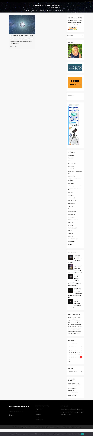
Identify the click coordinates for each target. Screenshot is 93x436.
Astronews (70, 163)
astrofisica (79, 322)
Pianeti (69, 222)
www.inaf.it (70, 388)
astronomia (71, 317)
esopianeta (70, 331)
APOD (69, 158)
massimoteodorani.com (73, 392)
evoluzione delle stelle (72, 324)
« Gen (69, 361)
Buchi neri (70, 166)
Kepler (69, 206)
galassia (74, 319)
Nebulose (70, 217)
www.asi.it (75, 388)
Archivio (37, 411)
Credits (37, 417)
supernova (74, 333)
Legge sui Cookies (39, 409)
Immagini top (71, 200)
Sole (69, 230)
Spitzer (69, 233)
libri (69, 208)
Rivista (69, 225)
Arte (69, 160)
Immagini (70, 197)
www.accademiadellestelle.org (74, 386)
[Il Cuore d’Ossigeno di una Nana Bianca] (22, 24)
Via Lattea (70, 241)
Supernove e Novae (72, 238)
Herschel (70, 192)
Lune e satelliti (71, 211)
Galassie (70, 183)
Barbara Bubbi (38, 414)
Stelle (69, 236)
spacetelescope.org (72, 395)
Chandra (70, 168)
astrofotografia (74, 326)
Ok (82, 433)
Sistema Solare (71, 227)
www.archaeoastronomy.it (73, 383)
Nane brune (70, 214)
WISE (69, 244)
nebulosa (74, 320)
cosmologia (73, 322)
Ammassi (70, 155)
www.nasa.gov (71, 390)
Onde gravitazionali (72, 219)
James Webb (70, 203)
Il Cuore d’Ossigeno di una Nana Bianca (22, 35)
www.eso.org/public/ (72, 393)
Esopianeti (70, 176)
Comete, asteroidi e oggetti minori (75, 171)
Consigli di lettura (39, 419)
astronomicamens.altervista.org (74, 384)
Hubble (69, 195)
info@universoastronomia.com (17, 411)
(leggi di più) (75, 24)
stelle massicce (74, 331)
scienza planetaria (77, 329)
